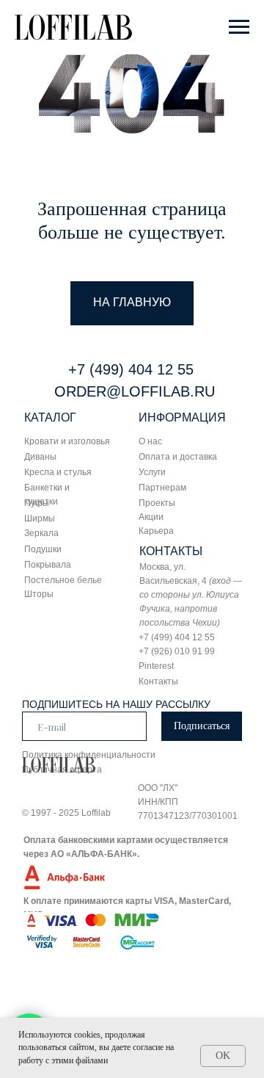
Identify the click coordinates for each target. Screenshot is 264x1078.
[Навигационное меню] (239, 27)
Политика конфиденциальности (88, 755)
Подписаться (202, 725)
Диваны (40, 457)
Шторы (39, 594)
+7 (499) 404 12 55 (131, 369)
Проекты (157, 503)
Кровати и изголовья (67, 441)
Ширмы (39, 518)
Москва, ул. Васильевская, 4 (190, 595)
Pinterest (156, 666)
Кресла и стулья (58, 472)
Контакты (158, 681)
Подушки (43, 549)
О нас (150, 441)
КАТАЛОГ (50, 417)
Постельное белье (63, 580)
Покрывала (47, 565)
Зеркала (41, 533)
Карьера (156, 531)
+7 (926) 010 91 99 (177, 651)
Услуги (152, 472)
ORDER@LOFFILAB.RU (134, 391)
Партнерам (162, 487)
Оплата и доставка (178, 457)
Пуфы (36, 503)
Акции (151, 517)
